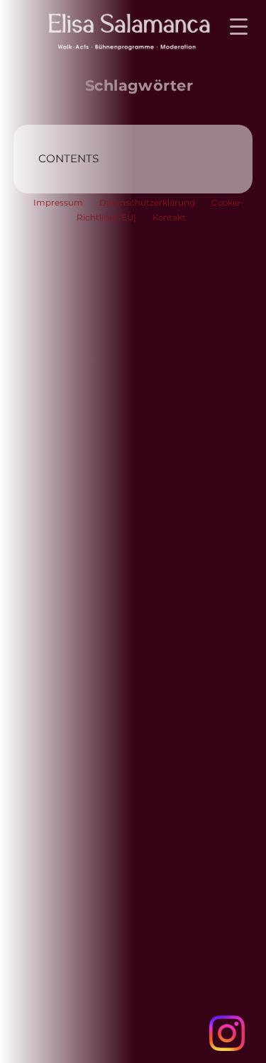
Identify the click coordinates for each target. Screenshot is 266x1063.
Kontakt (169, 218)
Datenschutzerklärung (147, 203)
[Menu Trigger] (238, 26)
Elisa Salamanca (114, 30)
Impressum (58, 203)
